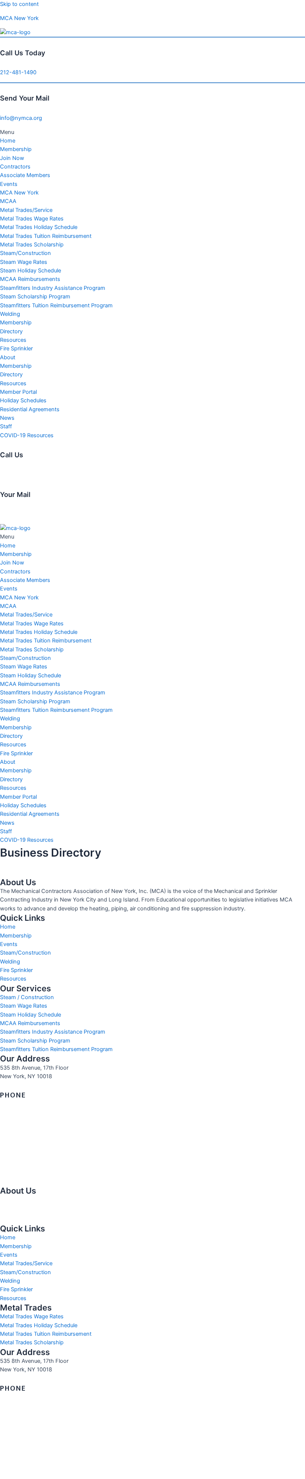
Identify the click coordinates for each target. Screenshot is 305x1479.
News (7, 418)
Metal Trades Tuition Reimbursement (46, 236)
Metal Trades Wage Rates (32, 218)
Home (7, 140)
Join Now (12, 158)
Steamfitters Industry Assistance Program (52, 288)
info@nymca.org (21, 118)
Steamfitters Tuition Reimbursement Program (56, 305)
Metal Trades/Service (26, 210)
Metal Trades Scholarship (32, 244)
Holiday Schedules (23, 400)
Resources (13, 340)
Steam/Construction (25, 253)
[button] (152, 132)
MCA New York (19, 18)
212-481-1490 (18, 72)
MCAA (8, 201)
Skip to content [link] (19, 4)
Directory (11, 331)
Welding (10, 314)
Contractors (15, 166)
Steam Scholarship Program (35, 296)
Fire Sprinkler (16, 348)
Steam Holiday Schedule (30, 270)
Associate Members (25, 175)
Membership (16, 149)
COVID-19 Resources (27, 435)
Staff (6, 426)
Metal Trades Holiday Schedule (38, 227)
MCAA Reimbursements (30, 279)
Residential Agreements (30, 409)
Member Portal (18, 392)
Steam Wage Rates (23, 262)
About (7, 357)
